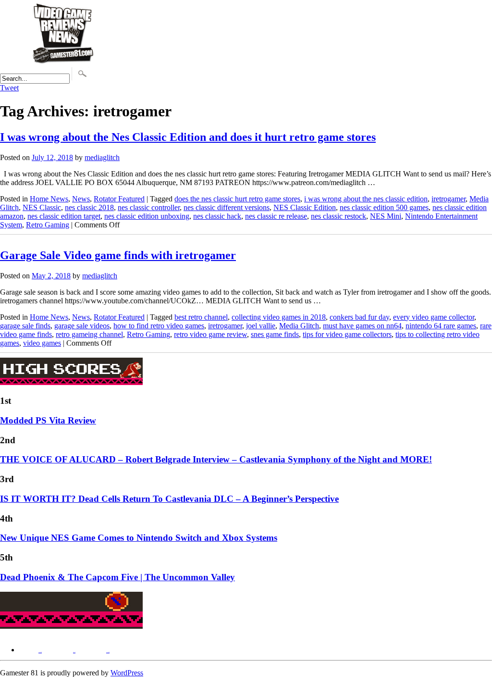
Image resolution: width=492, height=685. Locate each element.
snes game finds (275, 334)
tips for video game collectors (347, 334)
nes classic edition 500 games (384, 207)
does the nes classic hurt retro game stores (237, 199)
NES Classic (42, 207)
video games (42, 343)
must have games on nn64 (362, 326)
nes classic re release (276, 216)
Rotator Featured (119, 199)
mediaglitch (102, 157)
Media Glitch (299, 326)
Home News (49, 199)
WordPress (127, 673)
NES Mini (385, 216)
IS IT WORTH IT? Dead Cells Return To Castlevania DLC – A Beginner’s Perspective (169, 499)
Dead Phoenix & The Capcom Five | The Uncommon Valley (117, 577)
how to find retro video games (158, 326)
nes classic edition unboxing (146, 216)
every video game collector (433, 317)
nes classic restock (338, 216)
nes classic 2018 (89, 207)
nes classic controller (149, 207)
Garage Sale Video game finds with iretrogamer (118, 255)
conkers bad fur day (359, 317)
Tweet (9, 88)
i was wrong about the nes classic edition (366, 199)
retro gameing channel (89, 334)
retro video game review (210, 334)
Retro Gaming (47, 225)
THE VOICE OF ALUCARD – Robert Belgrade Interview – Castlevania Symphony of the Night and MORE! (216, 459)
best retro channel (201, 317)
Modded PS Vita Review (48, 420)
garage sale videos (82, 326)
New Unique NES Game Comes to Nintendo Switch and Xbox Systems (138, 538)
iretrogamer (448, 199)
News (81, 199)
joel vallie (260, 326)
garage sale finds (25, 326)
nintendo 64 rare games (441, 326)
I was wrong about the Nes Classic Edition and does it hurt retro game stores (188, 137)
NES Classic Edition (304, 207)
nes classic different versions (227, 207)
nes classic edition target (63, 216)
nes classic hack (217, 216)
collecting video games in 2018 (279, 317)
